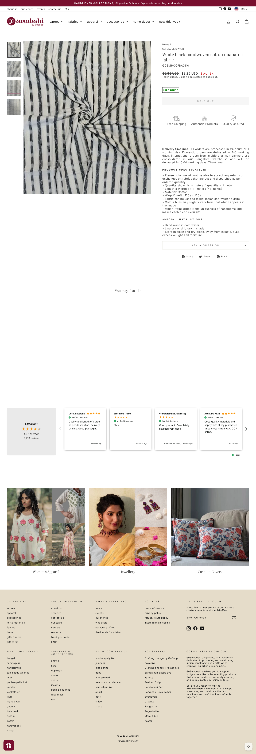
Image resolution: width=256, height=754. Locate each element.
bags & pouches (60, 689)
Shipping (184, 76)
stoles (54, 675)
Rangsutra (151, 706)
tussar (10, 730)
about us (12, 9)
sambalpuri (13, 663)
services (56, 613)
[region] (153, 429)
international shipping (157, 622)
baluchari (12, 711)
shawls (55, 660)
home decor (142, 21)
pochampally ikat (17, 682)
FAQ (67, 9)
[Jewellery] (128, 527)
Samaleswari (173, 49)
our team (56, 622)
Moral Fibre (151, 716)
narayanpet (14, 725)
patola (10, 721)
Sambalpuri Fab (154, 687)
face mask (57, 694)
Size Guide (170, 90)
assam (11, 716)
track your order (60, 637)
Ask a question (206, 245)
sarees (55, 21)
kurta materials (16, 622)
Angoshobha (152, 711)
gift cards (12, 642)
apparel (93, 21)
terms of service (154, 608)
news (98, 608)
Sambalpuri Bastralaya (158, 672)
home (10, 632)
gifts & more (14, 637)
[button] (60, 429)
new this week (169, 21)
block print (101, 667)
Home (165, 44)
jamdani (11, 687)
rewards (56, 632)
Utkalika (149, 701)
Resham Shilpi (153, 682)
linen (10, 677)
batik (98, 696)
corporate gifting (105, 627)
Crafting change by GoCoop (161, 658)
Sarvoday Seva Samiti (158, 692)
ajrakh (99, 692)
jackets (55, 685)
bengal (11, 658)
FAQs (54, 642)
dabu (98, 672)
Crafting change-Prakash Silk (162, 667)
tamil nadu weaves (18, 672)
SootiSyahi (151, 696)
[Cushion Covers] (210, 527)
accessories (116, 21)
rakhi (54, 699)
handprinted (14, 667)
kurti (53, 665)
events (41, 9)
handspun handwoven (108, 682)
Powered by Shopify (128, 741)
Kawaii (148, 721)
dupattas (56, 670)
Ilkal (9, 696)
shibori (99, 701)
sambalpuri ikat (104, 687)
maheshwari (14, 701)
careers (55, 627)
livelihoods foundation (108, 632)
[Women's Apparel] (46, 527)
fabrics (73, 21)
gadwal (11, 706)
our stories (27, 9)
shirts (54, 680)
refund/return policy (156, 617)
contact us (54, 9)
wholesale (101, 622)
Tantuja (149, 677)
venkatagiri (13, 692)
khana (99, 706)
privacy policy (153, 613)
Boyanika (150, 663)
